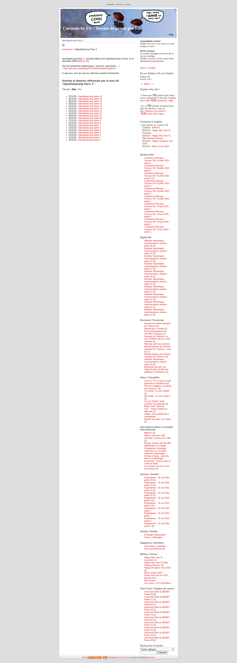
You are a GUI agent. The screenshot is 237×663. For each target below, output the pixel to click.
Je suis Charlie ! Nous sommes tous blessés (154, 402)
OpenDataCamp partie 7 (89, 125)
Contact (128, 4)
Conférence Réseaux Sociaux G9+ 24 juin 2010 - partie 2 (157, 221)
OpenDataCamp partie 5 (89, 130)
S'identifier (110, 4)
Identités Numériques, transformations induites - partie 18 (156, 258)
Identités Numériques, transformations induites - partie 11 (156, 304)
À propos (152, 68)
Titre (79, 89)
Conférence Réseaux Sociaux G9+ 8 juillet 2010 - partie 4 (157, 176)
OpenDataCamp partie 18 (90, 99)
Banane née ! (150, 578)
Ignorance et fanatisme (155, 383)
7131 (153, 100)
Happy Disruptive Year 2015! (157, 568)
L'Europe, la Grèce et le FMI (157, 438)
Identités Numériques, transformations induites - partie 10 (156, 312)
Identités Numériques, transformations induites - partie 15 (156, 362)
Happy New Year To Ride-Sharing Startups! (156, 136)
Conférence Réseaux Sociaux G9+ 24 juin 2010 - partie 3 (157, 214)
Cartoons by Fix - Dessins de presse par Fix (102, 28)
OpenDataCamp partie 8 (89, 123)
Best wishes (150, 580)
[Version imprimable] (63, 45)
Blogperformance (149, 657)
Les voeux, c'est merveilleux (157, 583)
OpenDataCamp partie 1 (89, 140)
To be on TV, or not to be (156, 381)
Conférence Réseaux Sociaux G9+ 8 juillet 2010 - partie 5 (157, 168)
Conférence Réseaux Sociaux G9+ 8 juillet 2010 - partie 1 (157, 199)
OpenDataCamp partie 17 (90, 101)
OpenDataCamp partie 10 (90, 118)
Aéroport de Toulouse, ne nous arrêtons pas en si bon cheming (157, 339)
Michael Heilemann (123, 657)
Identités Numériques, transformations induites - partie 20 (156, 243)
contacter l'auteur (155, 58)
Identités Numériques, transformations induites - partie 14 (156, 281)
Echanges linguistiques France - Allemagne (155, 536)
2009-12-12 (83, 61)
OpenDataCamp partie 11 (90, 115)
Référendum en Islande (155, 445)
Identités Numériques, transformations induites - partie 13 (156, 289)
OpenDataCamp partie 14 (90, 108)
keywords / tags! (165, 100)
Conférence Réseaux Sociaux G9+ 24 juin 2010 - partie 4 (157, 206)
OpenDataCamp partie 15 (90, 106)
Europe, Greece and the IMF (157, 443)
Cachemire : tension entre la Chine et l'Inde (157, 462)
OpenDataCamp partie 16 (90, 103)
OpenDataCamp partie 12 (90, 113)
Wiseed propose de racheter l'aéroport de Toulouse (157, 355)
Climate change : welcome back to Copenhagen (156, 457)
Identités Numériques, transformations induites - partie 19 (156, 251)
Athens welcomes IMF (154, 435)
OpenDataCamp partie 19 (90, 96)
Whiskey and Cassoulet (155, 344)
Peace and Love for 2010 (156, 575)
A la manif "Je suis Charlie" (157, 391)
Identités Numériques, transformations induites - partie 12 (156, 297)
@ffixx (147, 84)
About (143, 68)
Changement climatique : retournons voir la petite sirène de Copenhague (156, 451)
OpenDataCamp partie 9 (89, 120)
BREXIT (156, 127)
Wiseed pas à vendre (154, 328)
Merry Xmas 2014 (160, 146)
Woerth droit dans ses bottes (157, 419)
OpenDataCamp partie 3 (89, 135)
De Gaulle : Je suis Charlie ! (157, 396)
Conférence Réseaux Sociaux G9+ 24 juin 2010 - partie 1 (157, 229)
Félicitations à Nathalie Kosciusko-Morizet (155, 547)
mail (149, 44)
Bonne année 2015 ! (153, 573)
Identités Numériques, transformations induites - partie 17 (156, 266)
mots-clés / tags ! (156, 113)
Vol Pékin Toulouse (153, 334)
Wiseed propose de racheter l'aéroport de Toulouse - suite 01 (157, 349)
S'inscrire (119, 4)
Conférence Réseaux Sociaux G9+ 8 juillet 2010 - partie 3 (157, 183)
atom (105, 657)
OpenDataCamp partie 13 (90, 111)
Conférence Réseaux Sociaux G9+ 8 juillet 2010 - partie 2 (157, 191)
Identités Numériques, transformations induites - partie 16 (156, 274)
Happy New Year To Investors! (153, 558)
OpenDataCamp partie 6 (89, 128)
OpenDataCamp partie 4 (89, 132)
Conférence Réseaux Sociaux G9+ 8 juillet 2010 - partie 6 (157, 160)
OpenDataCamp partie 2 (89, 137)
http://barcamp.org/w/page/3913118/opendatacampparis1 (89, 68)
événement (67, 49)
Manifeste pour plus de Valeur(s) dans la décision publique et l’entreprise (156, 369)
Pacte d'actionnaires (153, 331)
